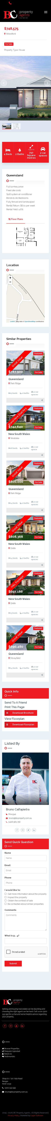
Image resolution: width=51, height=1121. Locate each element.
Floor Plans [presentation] (17, 219)
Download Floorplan (23, 724)
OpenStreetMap (29, 321)
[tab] (15, 219)
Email (7, 865)
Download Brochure (23, 713)
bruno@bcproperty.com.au (20, 818)
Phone (8, 877)
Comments (10, 910)
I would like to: (13, 890)
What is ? (12, 935)
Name (8, 853)
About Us (7, 1054)
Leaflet (12, 321)
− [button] (10, 282)
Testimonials (9, 1056)
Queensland (16, 379)
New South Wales (19, 433)
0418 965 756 (14, 822)
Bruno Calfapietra (17, 809)
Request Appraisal (12, 1051)
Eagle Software (37, 1115)
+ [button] (10, 278)
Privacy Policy (13, 1115)
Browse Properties (11, 1049)
